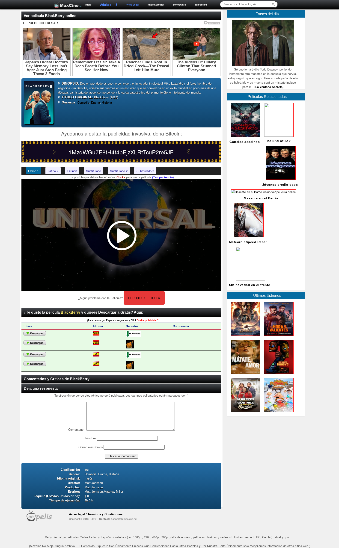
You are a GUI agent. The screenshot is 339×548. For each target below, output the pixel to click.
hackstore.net (156, 4)
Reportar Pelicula (144, 298)
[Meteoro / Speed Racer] (248, 238)
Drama (95, 102)
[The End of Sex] (278, 135)
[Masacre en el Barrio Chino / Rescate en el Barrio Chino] (262, 192)
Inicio (88, 4)
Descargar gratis (34, 333)
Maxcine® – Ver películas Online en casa (66, 1)
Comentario (77, 429)
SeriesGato (179, 4)
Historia (107, 102)
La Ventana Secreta (268, 87)
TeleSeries (201, 4)
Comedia (83, 102)
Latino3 (72, 171)
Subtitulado (93, 171)
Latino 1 (33, 171)
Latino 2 (53, 171)
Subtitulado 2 (119, 171)
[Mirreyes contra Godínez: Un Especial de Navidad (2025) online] (244, 413)
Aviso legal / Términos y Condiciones (95, 514)
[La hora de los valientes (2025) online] (278, 337)
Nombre (90, 438)
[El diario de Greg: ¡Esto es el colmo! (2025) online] (278, 413)
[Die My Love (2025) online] (244, 375)
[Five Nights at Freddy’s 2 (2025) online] (278, 375)
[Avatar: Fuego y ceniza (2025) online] (244, 337)
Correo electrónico (90, 447)
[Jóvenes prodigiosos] (280, 181)
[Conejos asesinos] (244, 138)
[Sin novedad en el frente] (249, 279)
